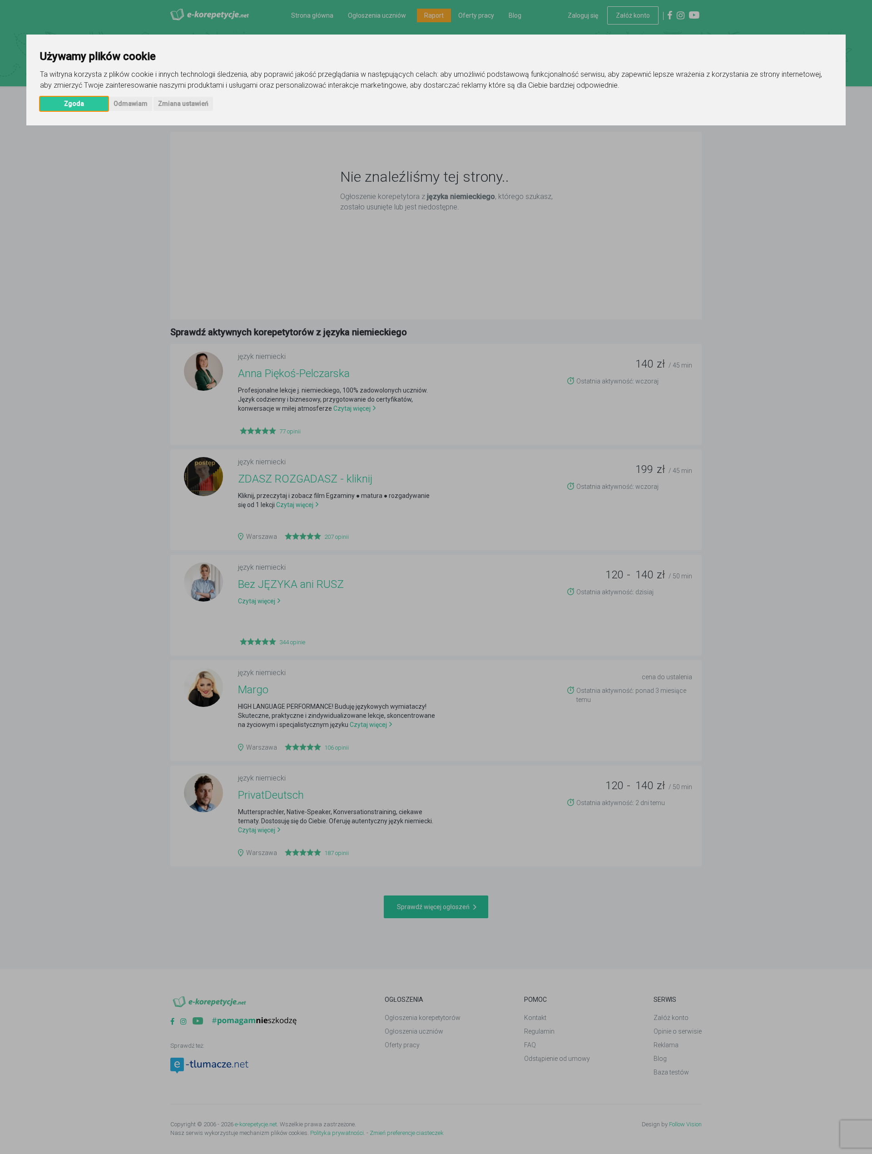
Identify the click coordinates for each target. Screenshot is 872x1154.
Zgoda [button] (74, 103)
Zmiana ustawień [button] (183, 103)
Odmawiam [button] (131, 103)
